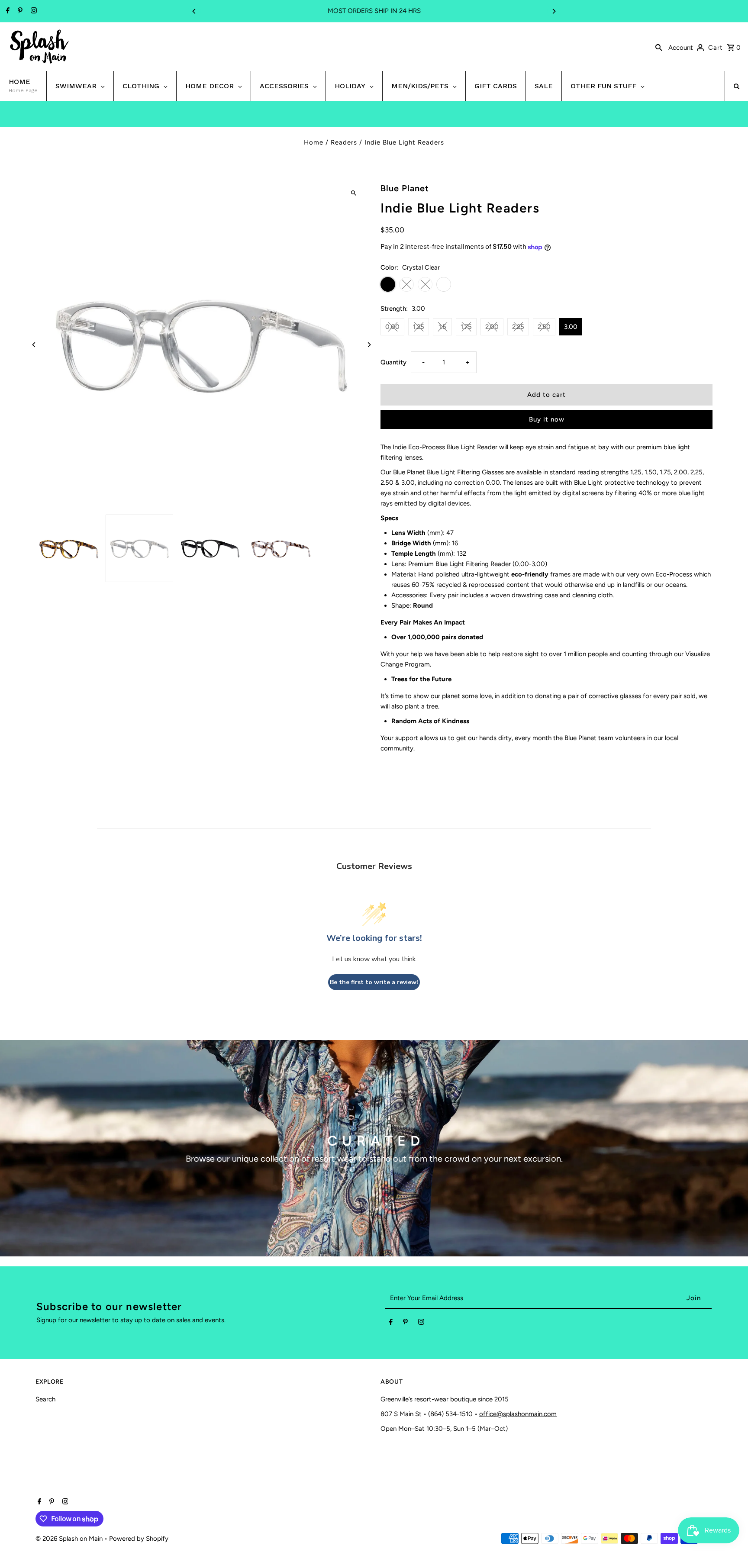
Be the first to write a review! (374, 982)
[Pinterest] (19, 11)
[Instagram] (33, 11)
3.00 (570, 327)
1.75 (466, 327)
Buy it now (546, 419)
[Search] (658, 47)
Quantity (393, 362)
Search (45, 1399)
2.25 (518, 327)
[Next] (553, 11)
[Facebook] (7, 11)
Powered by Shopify (138, 1538)
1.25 (418, 327)
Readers (344, 142)
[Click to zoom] (353, 193)
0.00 (392, 327)
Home (313, 142)
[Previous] (194, 11)
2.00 (492, 327)
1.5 (442, 327)
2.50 (544, 327)
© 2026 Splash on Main (69, 1538)
